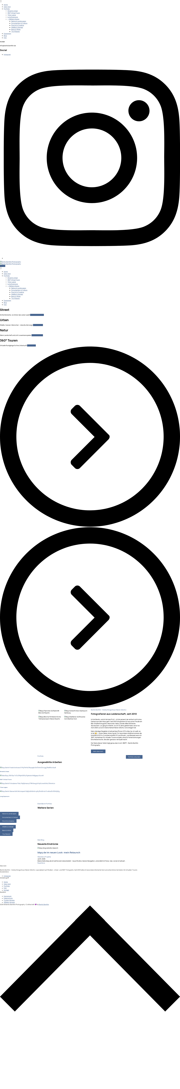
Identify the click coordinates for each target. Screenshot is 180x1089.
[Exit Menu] (1, 1)
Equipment (7, 34)
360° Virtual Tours (14, 13)
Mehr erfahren (38, 325)
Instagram (7, 54)
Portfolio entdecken (37, 315)
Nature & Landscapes (18, 21)
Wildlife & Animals (17, 27)
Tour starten (31, 345)
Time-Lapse (12, 15)
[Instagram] (92, 258)
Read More (41, 863)
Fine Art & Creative (17, 25)
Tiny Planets (15, 32)
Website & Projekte (44, 857)
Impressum (7, 896)
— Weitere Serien (13, 19)
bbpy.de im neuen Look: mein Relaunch (59, 852)
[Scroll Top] (90, 1011)
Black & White (16, 29)
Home (6, 5)
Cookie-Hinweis (9, 900)
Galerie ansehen (37, 335)
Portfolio (7, 9)
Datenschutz (8, 898)
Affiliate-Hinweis (9, 902)
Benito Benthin (44, 904)
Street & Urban (13, 11)
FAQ (5, 38)
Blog (5, 36)
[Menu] (1, 268)
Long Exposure (13, 17)
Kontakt (2, 266)
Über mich (7, 7)
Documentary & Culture (19, 23)
